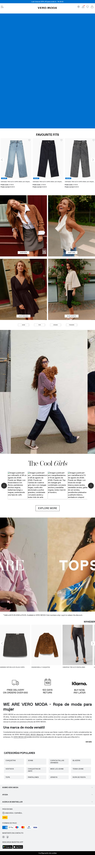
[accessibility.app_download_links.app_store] (18, 848)
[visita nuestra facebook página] (7, 837)
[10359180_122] (71, 274)
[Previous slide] (2, 160)
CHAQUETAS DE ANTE (34, 770)
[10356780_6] (71, 210)
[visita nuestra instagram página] (3, 837)
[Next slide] (93, 160)
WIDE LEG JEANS (56, 769)
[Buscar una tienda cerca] (78, 7)
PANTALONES (33, 777)
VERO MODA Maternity (34, 734)
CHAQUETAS (11, 760)
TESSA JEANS (78, 769)
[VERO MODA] (47, 8)
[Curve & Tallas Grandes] (83, 564)
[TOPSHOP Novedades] (59, 564)
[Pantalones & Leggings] (71, 325)
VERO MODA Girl (20, 737)
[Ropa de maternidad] (12, 564)
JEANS (30, 760)
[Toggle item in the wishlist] (26, 140)
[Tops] (71, 241)
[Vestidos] (23, 304)
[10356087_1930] (23, 274)
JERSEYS (53, 777)
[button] (45, 159)
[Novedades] (23, 225)
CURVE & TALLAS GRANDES (57, 762)
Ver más (89, 742)
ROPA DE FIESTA (79, 777)
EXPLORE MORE (47, 508)
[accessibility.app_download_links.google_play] (7, 848)
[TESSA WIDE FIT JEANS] (47, 392)
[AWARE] (36, 564)
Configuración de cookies (47, 853)
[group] (45, 164)
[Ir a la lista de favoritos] (87, 7)
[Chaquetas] (71, 304)
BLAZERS (76, 760)
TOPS (8, 777)
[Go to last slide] (2, 643)
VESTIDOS (10, 769)
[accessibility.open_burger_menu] (2, 7)
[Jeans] (47, 70)
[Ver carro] (92, 7)
